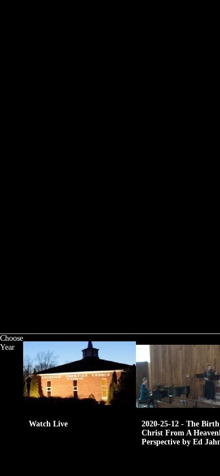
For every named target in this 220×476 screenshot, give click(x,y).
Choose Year (11, 343)
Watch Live (48, 424)
